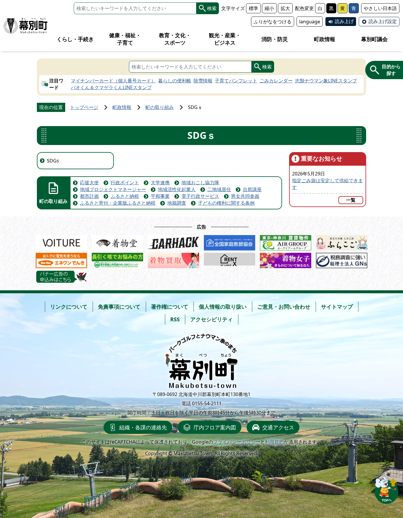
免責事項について (119, 306)
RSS (175, 319)
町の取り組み (159, 107)
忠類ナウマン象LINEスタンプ (326, 80)
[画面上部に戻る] (386, 488)
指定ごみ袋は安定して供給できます (327, 183)
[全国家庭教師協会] (229, 241)
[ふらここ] (341, 241)
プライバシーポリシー (236, 442)
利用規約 (274, 442)
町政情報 (121, 107)
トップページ (84, 107)
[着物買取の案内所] (173, 259)
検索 (212, 8)
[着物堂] (117, 241)
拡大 (285, 8)
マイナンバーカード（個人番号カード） (113, 80)
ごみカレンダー (276, 80)
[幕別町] (26, 25)
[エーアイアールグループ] (285, 241)
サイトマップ (337, 306)
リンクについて (68, 306)
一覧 (351, 200)
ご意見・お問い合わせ (283, 306)
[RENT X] (229, 259)
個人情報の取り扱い (223, 306)
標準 (253, 8)
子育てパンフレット (236, 80)
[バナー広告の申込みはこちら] (61, 276)
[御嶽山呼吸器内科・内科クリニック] (117, 259)
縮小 (269, 8)
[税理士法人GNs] (341, 259)
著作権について (169, 306)
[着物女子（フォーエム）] (285, 259)
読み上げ (344, 21)
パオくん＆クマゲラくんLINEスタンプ (111, 87)
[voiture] (61, 241)
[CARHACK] (173, 241)
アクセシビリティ (211, 319)
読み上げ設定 (382, 21)
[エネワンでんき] (61, 259)
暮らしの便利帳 (174, 80)
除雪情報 (203, 80)
